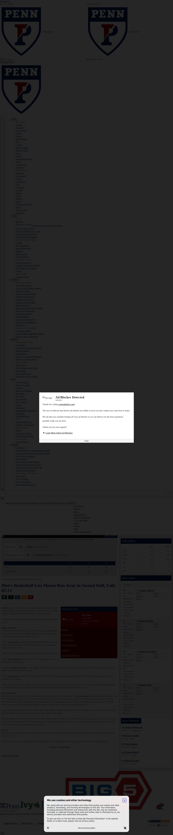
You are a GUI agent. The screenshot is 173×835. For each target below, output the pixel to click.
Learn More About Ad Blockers (59, 433)
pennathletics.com (66, 404)
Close (86, 441)
